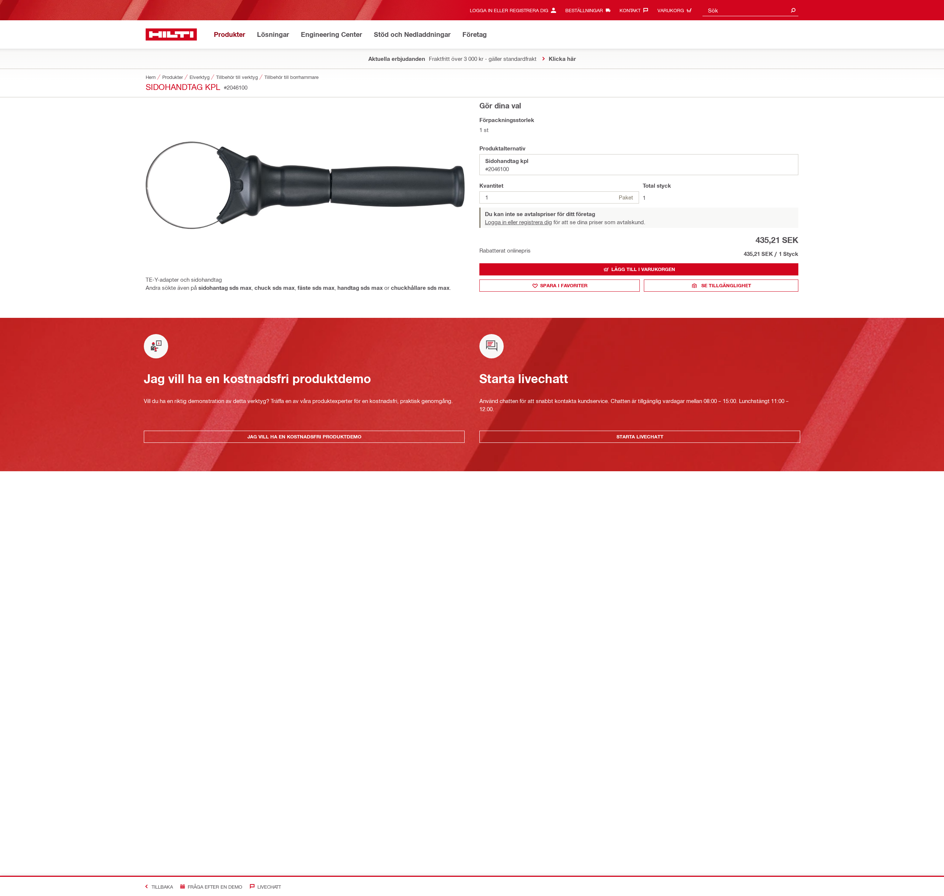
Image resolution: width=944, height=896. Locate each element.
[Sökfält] (793, 10)
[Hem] (171, 34)
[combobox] (750, 10)
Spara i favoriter (563, 285)
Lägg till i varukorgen (643, 269)
